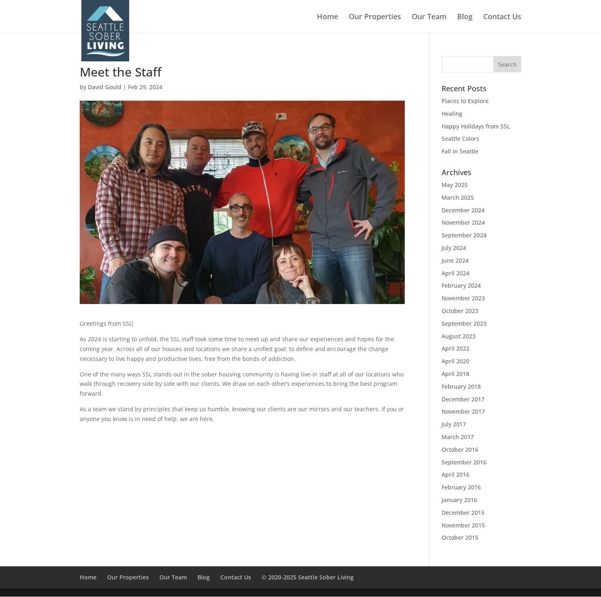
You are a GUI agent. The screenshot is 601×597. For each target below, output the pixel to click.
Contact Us (502, 17)
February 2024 (461, 285)
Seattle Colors (460, 138)
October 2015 (460, 537)
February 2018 (461, 386)
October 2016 (460, 449)
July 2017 (454, 424)
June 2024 (455, 260)
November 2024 (463, 222)
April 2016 (455, 474)
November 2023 (463, 298)
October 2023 (460, 311)
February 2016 (461, 487)
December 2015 (463, 512)
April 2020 (455, 361)
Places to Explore (465, 101)
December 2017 (463, 399)
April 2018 (455, 374)
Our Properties (375, 17)
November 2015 (463, 525)
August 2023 (458, 336)
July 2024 (454, 248)
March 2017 (458, 437)
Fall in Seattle (460, 151)
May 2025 (455, 185)
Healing (452, 113)
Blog (465, 17)
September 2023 (464, 323)
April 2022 (455, 348)
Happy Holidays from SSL (476, 126)
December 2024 (463, 210)
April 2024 (455, 273)
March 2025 (458, 197)
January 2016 (459, 500)
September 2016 (464, 462)
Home (327, 17)
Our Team (429, 17)
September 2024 (464, 235)
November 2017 (463, 411)
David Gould (104, 87)
